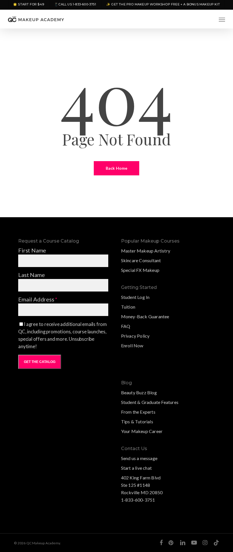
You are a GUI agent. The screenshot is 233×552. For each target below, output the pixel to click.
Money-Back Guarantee (145, 316)
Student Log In (135, 297)
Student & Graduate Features (149, 402)
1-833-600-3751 (138, 499)
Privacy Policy (135, 335)
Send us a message (139, 458)
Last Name (31, 274)
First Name (32, 250)
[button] (222, 19)
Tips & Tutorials (137, 421)
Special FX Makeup (140, 270)
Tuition (128, 306)
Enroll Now (132, 345)
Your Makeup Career (142, 431)
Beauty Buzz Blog (139, 392)
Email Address (37, 299)
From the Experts (138, 411)
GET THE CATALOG (39, 362)
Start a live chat (136, 468)
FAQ (125, 326)
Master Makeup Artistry (145, 250)
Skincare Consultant (141, 260)
